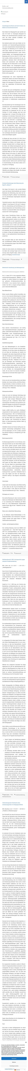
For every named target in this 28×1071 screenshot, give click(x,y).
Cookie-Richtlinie (9, 1069)
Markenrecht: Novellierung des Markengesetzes (13, 267)
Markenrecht (18, 553)
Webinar (4, 261)
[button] (26, 1042)
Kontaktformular (16, 254)
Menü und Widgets (26, 1)
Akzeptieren (14, 1058)
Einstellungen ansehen (14, 1066)
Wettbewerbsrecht (6, 796)
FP (12, 553)
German (18, 1069)
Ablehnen (14, 1062)
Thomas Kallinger (16, 177)
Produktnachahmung (20, 794)
